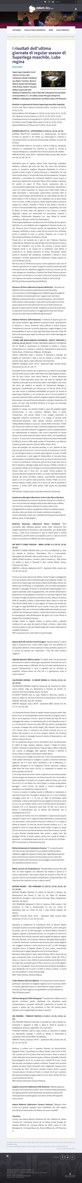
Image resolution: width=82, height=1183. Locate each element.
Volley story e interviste (34, 30)
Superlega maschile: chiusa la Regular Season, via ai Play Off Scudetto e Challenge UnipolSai (41, 1146)
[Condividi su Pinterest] (72, 1157)
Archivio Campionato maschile (15, 37)
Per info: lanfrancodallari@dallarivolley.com (18, 1175)
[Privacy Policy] (11, 1177)
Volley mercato (62, 30)
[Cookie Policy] (20, 1177)
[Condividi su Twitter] (67, 1157)
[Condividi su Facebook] (62, 1157)
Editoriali (17, 30)
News (51, 30)
